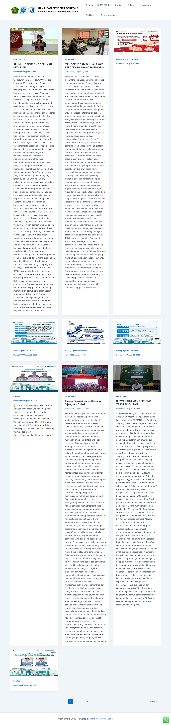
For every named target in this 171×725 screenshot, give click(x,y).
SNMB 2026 (103, 5)
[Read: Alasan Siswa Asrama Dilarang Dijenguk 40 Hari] (85, 378)
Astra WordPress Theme (101, 719)
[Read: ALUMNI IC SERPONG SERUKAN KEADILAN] (34, 41)
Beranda (89, 5)
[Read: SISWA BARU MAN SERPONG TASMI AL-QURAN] (137, 378)
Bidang (131, 5)
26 (87, 701)
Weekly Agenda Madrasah (127, 59)
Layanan (145, 5)
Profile (118, 5)
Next (153, 701)
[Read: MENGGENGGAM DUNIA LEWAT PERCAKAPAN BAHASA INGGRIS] (85, 41)
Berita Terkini (19, 59)
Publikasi (90, 15)
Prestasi (16, 396)
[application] (110, 5)
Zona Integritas (108, 15)
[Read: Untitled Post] (137, 41)
